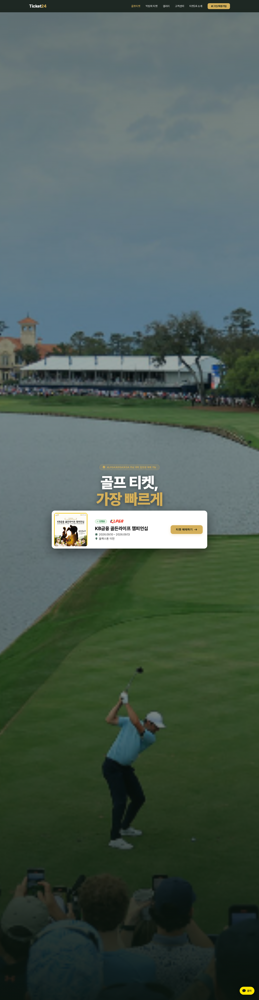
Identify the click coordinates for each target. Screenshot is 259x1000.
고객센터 (179, 6)
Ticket (37, 6)
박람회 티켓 (152, 6)
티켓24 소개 (195, 6)
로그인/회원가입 (219, 6)
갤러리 (166, 6)
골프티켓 (135, 6)
